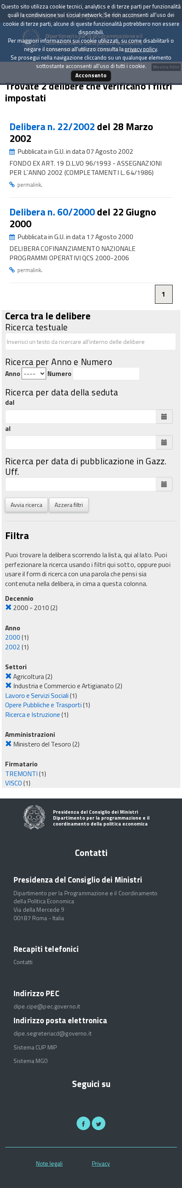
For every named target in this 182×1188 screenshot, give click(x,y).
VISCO (13, 783)
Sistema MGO (31, 1061)
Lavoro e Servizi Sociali (37, 695)
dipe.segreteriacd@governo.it (52, 1033)
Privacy (101, 1163)
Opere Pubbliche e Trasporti (43, 705)
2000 (12, 637)
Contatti (23, 962)
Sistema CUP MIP (35, 1047)
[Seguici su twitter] (98, 1123)
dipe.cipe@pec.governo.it (47, 1006)
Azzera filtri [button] (69, 504)
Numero (59, 374)
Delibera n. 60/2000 (53, 211)
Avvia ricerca (26, 504)
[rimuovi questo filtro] (8, 607)
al (8, 428)
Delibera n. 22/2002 (53, 126)
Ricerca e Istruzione (32, 714)
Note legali (49, 1163)
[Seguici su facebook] (83, 1123)
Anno (12, 374)
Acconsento (91, 75)
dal (9, 402)
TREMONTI (21, 773)
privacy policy (141, 49)
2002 (12, 647)
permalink (29, 184)
